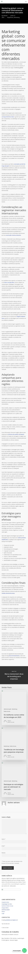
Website (3, 852)
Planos (3, 911)
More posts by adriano (9, 806)
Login (3, 913)
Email (3, 846)
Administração (7, 709)
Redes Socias (7, 711)
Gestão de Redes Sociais (7, 906)
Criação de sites (5, 902)
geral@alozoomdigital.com (11, 920)
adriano (5, 15)
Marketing (17, 17)
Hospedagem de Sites (7, 904)
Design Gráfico (5, 907)
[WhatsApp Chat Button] (24, 950)
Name (3, 839)
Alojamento (10, 17)
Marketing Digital (6, 909)
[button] (26, 1)
